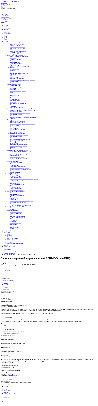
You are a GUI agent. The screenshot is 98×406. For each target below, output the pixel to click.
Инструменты (13, 224)
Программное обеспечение (17, 78)
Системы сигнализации (16, 60)
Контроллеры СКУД (15, 99)
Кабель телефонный (15, 187)
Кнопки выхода (14, 98)
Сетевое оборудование (13, 161)
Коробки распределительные (17, 217)
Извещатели (13, 58)
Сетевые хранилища (15, 172)
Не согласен (10, 362)
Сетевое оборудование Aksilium (18, 51)
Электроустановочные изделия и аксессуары (21, 201)
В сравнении (4, 3)
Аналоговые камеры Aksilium (17, 47)
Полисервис (7, 274)
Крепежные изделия (15, 227)
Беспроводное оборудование (17, 166)
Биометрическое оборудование (18, 87)
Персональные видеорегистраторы (19, 73)
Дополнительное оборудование (18, 82)
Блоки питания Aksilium (16, 52)
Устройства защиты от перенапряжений (20, 205)
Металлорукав (13, 220)
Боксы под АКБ (14, 198)
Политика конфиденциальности (15, 243)
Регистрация (9, 4)
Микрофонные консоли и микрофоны (20, 113)
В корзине (3, 1)
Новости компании (12, 236)
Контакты (6, 32)
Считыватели (13, 104)
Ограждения (13, 102)
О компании (7, 28)
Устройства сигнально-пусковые (18, 146)
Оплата (9, 241)
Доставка (9, 242)
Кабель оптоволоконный (16, 190)
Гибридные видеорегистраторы (18, 76)
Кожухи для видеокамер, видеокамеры (20, 139)
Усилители (12, 118)
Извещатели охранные (16, 143)
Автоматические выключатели (18, 202)
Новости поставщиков (12, 238)
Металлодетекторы (15, 100)
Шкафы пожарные (14, 125)
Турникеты (13, 106)
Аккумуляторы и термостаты (17, 195)
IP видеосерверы (14, 77)
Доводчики (13, 88)
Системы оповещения (15, 59)
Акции (5, 26)
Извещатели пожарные (16, 147)
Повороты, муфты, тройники (17, 216)
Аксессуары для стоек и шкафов (18, 159)
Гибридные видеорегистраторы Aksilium (20, 49)
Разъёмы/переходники (15, 223)
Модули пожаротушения (16, 140)
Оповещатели (13, 148)
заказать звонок (5, 17)
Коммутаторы (13, 164)
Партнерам (9, 235)
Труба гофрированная (15, 213)
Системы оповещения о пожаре (18, 115)
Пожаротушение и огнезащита (15, 120)
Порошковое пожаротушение (17, 122)
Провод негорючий (15, 183)
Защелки (12, 93)
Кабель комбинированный (17, 184)
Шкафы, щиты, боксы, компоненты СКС (17, 150)
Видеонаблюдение (11, 67)
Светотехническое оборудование (15, 206)
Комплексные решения (16, 63)
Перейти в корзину (16, 1)
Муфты (12, 228)
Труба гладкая (13, 221)
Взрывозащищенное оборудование (16, 133)
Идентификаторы (14, 95)
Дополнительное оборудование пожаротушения (22, 124)
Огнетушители (14, 128)
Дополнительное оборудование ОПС (19, 66)
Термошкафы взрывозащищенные (19, 142)
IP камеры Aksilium (15, 45)
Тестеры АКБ (13, 199)
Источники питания (15, 194)
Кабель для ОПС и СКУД (16, 180)
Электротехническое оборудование (16, 191)
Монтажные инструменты (17, 153)
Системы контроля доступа (14, 84)
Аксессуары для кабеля (16, 181)
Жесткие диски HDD (15, 81)
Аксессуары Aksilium (15, 54)
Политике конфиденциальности (9, 361)
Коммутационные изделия (17, 157)
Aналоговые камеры (15, 71)
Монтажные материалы (13, 210)
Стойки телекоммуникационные (18, 154)
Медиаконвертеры (14, 165)
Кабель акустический (15, 177)
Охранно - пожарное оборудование (16, 55)
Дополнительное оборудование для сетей (20, 169)
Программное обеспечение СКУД (18, 103)
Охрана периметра (15, 65)
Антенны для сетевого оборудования (19, 168)
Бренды (6, 29)
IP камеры (12, 70)
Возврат (6, 287)
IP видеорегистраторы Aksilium (18, 48)
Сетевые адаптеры (14, 170)
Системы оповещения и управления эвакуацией (19, 109)
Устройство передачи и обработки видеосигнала (22, 80)
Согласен (3, 362)
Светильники (13, 209)
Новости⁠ (6, 389)
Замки (11, 92)
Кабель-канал (13, 219)
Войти (2, 4)
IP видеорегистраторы (15, 74)
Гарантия (6, 285)
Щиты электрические (15, 155)
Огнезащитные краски (16, 132)
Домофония (13, 89)
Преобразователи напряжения (17, 197)
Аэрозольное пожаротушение (17, 129)
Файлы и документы (12, 239)
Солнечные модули (15, 203)
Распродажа (10, 230)
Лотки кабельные (14, 214)
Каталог (6, 25)
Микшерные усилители (16, 111)
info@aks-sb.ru (15, 375)
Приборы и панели (15, 62)
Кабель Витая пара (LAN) (16, 188)
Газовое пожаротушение (16, 131)
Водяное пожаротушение (16, 126)
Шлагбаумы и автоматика (16, 107)
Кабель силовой (14, 186)
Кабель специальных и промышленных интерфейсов (24, 179)
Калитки (12, 96)
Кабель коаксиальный (15, 176)
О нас (8, 234)
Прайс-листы (7, 33)
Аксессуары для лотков (16, 225)
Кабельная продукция (12, 173)
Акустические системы (16, 114)
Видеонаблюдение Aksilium (14, 43)
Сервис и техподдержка (10, 30)
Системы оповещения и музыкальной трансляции (23, 117)
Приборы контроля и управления (18, 144)
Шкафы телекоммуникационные (18, 158)
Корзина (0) (4, 21)
